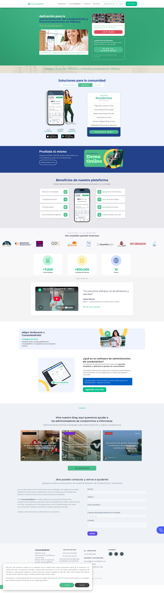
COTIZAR (108, 32)
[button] (62, 4)
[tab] (69, 85)
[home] (36, 4)
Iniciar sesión (131, 4)
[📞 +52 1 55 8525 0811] (94, 564)
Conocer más (104, 132)
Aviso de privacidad (70, 553)
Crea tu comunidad (108, 50)
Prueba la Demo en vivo (48, 162)
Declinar (82, 585)
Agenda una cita (109, 4)
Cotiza (121, 4)
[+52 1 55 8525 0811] (94, 554)
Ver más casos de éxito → (92, 307)
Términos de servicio (69, 556)
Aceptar (66, 585)
